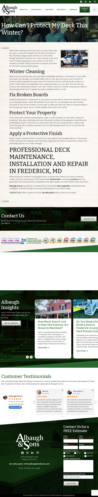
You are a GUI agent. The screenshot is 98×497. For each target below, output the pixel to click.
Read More (42, 348)
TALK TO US (71, 483)
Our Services (36, 9)
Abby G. (45, 391)
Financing (73, 9)
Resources (61, 9)
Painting (90, 453)
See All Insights (11, 323)
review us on (14, 407)
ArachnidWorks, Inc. (69, 495)
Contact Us (85, 9)
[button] (31, 357)
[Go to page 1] (64, 416)
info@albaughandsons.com (37, 464)
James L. (76, 391)
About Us (23, 9)
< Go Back (5, 48)
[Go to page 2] (65, 416)
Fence (68, 453)
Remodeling (70, 456)
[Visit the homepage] (29, 441)
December (26, 61)
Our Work (49, 9)
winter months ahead (29, 66)
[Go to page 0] (62, 416)
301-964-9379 (16, 464)
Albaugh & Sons (15, 396)
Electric (90, 456)
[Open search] (95, 10)
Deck (78, 453)
